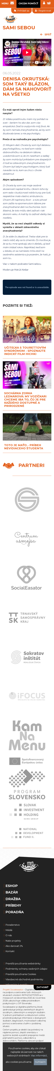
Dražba (13, 899)
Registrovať (44, 10)
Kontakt (10, 951)
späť (47, 34)
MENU (5, 3)
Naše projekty (13, 941)
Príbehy (13, 905)
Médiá (9, 930)
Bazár (12, 892)
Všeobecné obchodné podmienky (24, 979)
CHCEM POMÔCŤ (28, 3)
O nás (9, 935)
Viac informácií (39, 1055)
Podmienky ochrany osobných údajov (26, 969)
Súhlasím (40, 1062)
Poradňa (15, 912)
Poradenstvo (13, 925)
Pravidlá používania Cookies (21, 974)
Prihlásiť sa (23, 10)
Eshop (12, 886)
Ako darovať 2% (14, 946)
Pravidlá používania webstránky (23, 963)
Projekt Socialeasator (13, 989)
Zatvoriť (42, 987)
